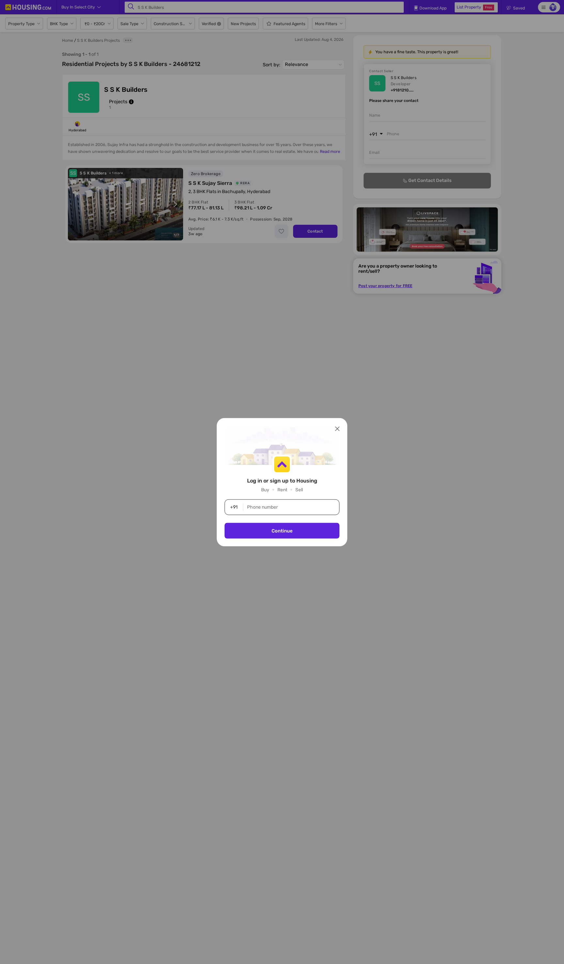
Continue (282, 530)
